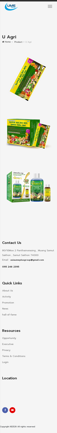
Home (7, 41)
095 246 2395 (10, 267)
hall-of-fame (9, 314)
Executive (7, 344)
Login (5, 362)
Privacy (6, 350)
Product (18, 42)
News (5, 308)
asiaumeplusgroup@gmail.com (27, 260)
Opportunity (9, 338)
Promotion (8, 302)
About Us (7, 290)
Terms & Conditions (13, 356)
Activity (6, 296)
